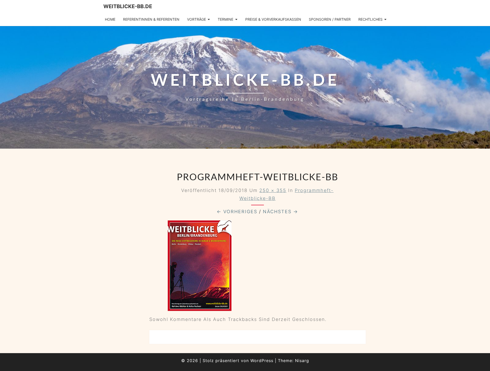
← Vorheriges (237, 211)
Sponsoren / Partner (330, 19)
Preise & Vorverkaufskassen (273, 19)
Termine (225, 19)
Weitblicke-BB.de (127, 6)
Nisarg (302, 360)
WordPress (261, 360)
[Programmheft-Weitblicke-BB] (199, 267)
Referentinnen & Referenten (151, 19)
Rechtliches (370, 19)
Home (110, 19)
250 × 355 (272, 190)
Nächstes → (280, 211)
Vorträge (196, 19)
